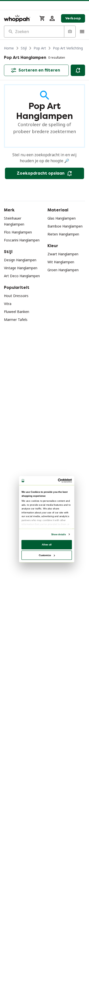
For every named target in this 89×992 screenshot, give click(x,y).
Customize (45, 555)
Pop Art (40, 48)
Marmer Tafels (15, 319)
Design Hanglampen (20, 260)
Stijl (24, 48)
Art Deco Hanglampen (22, 275)
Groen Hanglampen (63, 269)
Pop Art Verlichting (68, 48)
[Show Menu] (82, 32)
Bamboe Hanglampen (65, 226)
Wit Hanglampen (60, 262)
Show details (58, 534)
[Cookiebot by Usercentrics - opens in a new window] (58, 481)
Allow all (47, 544)
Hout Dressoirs (16, 295)
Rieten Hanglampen (63, 234)
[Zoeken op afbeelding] (69, 31)
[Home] (18, 18)
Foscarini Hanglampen (22, 240)
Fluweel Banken (16, 311)
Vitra (7, 303)
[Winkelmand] (42, 18)
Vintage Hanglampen (20, 268)
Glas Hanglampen (61, 218)
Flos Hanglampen (18, 232)
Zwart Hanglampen (62, 254)
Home (9, 48)
